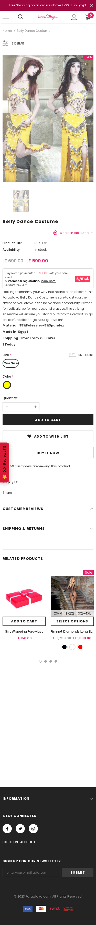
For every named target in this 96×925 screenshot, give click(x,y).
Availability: (11, 249)
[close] (91, 5)
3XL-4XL (84, 613)
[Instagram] (33, 828)
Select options (72, 621)
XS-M (58, 613)
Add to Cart (24, 621)
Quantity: (10, 398)
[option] (48, 118)
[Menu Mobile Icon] (6, 17)
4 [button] (56, 661)
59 (12, 466)
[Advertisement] (48, 712)
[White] (72, 647)
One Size (11, 363)
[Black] (64, 647)
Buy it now (48, 453)
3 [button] (50, 661)
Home (7, 30)
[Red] (80, 647)
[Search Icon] (20, 17)
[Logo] (48, 17)
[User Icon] (74, 17)
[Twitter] (20, 828)
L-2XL (70, 613)
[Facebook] (7, 828)
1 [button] (40, 661)
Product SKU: (12, 243)
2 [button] (45, 661)
